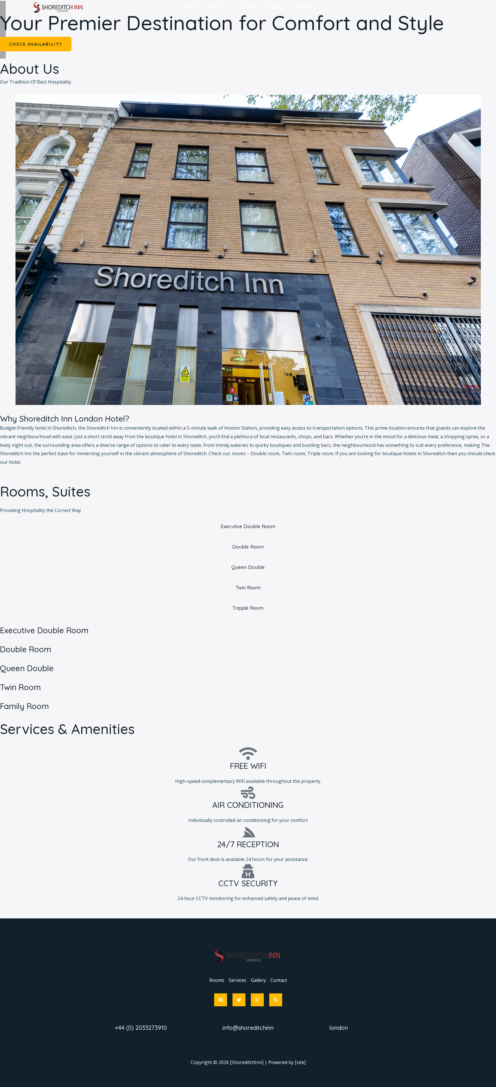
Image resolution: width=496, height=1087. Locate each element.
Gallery (258, 980)
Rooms (216, 980)
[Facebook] (220, 999)
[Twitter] (238, 999)
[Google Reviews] (275, 999)
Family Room (24, 706)
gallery (245, 7)
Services (237, 980)
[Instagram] (257, 999)
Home (190, 7)
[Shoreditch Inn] (58, 6)
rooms (304, 7)
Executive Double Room (44, 630)
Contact (276, 7)
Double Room (25, 649)
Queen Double (27, 668)
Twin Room (20, 687)
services (217, 7)
